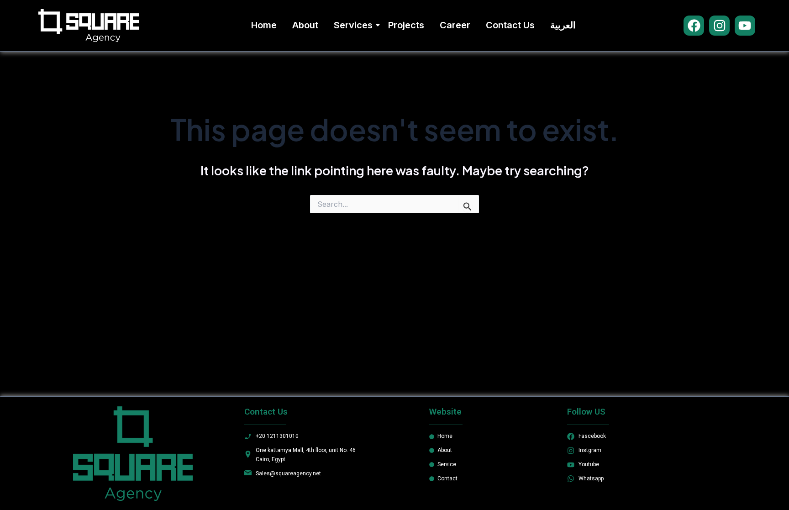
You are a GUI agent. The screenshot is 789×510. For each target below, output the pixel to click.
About (305, 25)
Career (455, 25)
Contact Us (510, 25)
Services (353, 25)
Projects (406, 25)
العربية (563, 25)
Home (264, 25)
